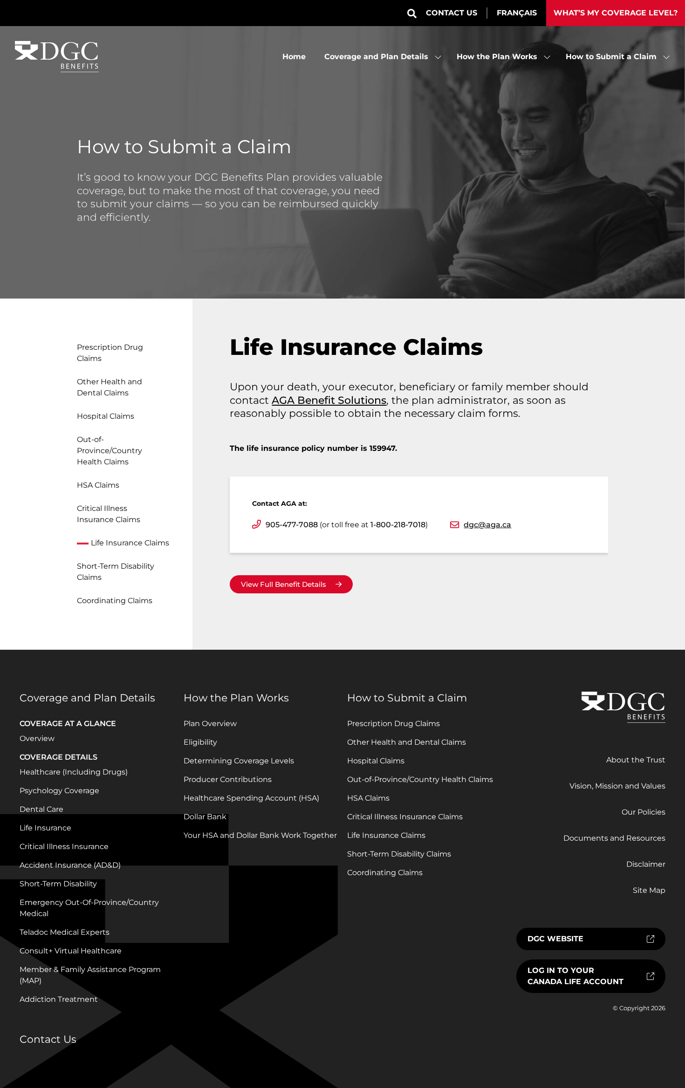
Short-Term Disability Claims (115, 572)
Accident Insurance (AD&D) (70, 865)
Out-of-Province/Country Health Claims (109, 450)
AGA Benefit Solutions (329, 400)
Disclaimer (645, 864)
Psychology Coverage (59, 790)
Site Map (649, 890)
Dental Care (41, 809)
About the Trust (635, 759)
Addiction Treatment (59, 999)
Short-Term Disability (58, 883)
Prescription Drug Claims (110, 353)
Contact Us (451, 12)
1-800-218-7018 (397, 524)
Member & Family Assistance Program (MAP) (90, 975)
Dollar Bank (205, 816)
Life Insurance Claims (130, 542)
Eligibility (200, 742)
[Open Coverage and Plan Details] (438, 56)
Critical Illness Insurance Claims (108, 514)
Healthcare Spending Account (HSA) (251, 798)
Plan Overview (210, 723)
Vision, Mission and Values (617, 786)
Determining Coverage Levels (239, 760)
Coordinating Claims (114, 600)
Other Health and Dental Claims (109, 387)
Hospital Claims (105, 416)
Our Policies (643, 812)
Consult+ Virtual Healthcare (71, 950)
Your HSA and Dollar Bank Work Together (260, 835)
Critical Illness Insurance (64, 846)
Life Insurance (45, 827)
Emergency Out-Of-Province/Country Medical (89, 908)
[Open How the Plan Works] (547, 56)
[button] (412, 13)
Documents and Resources (614, 838)
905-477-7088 (292, 524)
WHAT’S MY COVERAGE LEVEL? (616, 12)
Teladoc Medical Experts (65, 932)
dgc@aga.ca (487, 524)
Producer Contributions (228, 779)
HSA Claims (98, 485)
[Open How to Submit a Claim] (666, 56)
